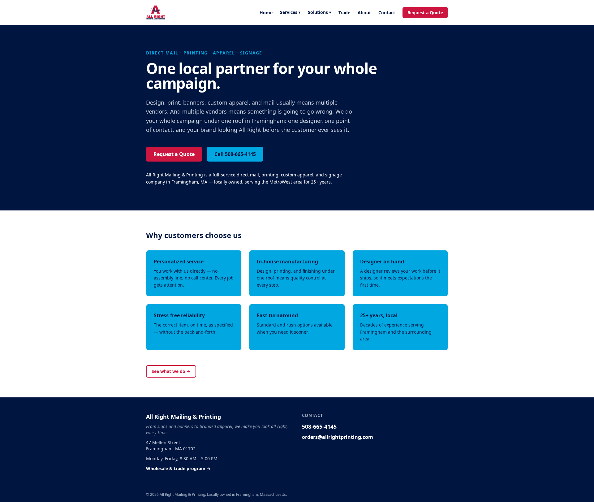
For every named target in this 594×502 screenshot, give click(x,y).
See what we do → (171, 371)
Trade (344, 12)
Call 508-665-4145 (235, 154)
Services (290, 12)
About (364, 12)
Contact (386, 12)
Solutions (319, 12)
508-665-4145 (319, 426)
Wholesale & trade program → (178, 468)
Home (266, 12)
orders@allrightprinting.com (337, 437)
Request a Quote (425, 12)
